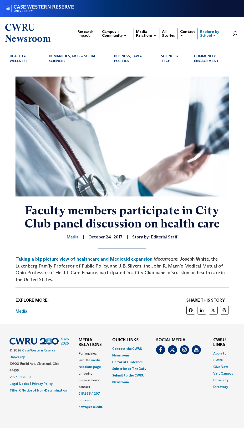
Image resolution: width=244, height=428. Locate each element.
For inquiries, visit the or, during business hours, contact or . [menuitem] (91, 380)
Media (21, 311)
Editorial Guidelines (127, 362)
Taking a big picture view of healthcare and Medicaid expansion (83, 259)
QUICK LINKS (125, 340)
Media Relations (144, 33)
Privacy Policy (42, 384)
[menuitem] (24, 58)
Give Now (220, 367)
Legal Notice (19, 384)
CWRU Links (219, 342)
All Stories (168, 33)
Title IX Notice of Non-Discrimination (38, 390)
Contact (187, 31)
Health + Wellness (18, 58)
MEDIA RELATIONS (90, 342)
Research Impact (85, 33)
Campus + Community (113, 33)
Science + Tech (169, 58)
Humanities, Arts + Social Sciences (72, 58)
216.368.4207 (89, 393)
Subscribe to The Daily (129, 368)
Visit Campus (223, 373)
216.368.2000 (20, 377)
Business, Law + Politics (128, 58)
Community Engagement (206, 58)
